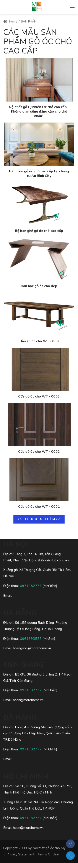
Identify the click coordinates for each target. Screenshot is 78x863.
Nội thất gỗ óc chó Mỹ (48, 848)
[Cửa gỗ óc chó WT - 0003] (39, 369)
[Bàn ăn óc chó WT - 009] (39, 314)
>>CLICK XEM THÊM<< (39, 519)
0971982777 (31, 585)
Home (12, 21)
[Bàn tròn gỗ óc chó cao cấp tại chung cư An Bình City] (39, 144)
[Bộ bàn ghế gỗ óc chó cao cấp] (39, 203)
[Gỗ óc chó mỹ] (37, 6)
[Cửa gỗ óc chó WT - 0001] (39, 479)
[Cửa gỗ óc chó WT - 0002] (39, 424)
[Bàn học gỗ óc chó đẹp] (39, 259)
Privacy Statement (20, 854)
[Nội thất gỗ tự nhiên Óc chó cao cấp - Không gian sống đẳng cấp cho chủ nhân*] (39, 80)
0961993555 (31, 638)
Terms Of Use (48, 854)
